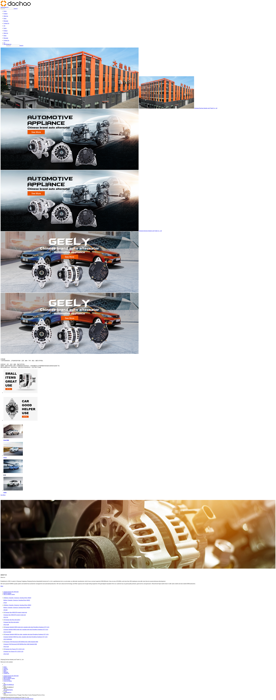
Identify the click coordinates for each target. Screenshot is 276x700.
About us (5, 669)
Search (16, 8)
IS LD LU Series (7, 681)
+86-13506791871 (8, 689)
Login (6, 698)
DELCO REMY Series (9, 678)
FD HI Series (6, 679)
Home (5, 666)
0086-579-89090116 (8, 684)
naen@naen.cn (7, 692)
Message (5, 672)
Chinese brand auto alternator (11, 675)
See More (3, 495)
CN (4, 25)
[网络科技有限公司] (16, 6)
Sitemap (3, 698)
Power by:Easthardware (27, 698)
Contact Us (6, 673)
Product (5, 668)
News (4, 670)
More (2, 586)
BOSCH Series (7, 677)
